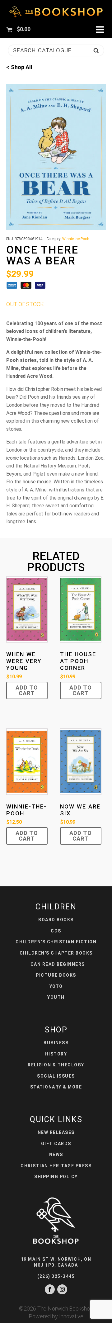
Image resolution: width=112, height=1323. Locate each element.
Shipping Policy (56, 1176)
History (56, 1053)
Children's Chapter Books (56, 953)
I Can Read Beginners (56, 964)
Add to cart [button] (27, 690)
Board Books (56, 919)
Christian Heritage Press (56, 1165)
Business (56, 1042)
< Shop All (19, 67)
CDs (56, 930)
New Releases (56, 1132)
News (56, 1154)
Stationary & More (56, 1086)
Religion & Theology (56, 1064)
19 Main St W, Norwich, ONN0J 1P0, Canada (56, 1262)
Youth (56, 997)
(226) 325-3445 (56, 1276)
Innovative (71, 1316)
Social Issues (56, 1076)
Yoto (56, 986)
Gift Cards (56, 1143)
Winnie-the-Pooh (75, 239)
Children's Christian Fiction (56, 941)
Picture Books (56, 975)
